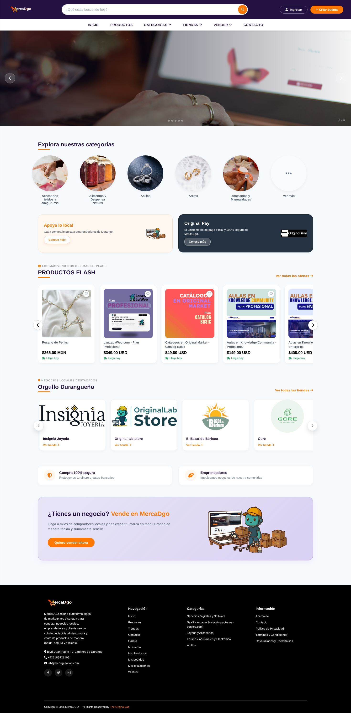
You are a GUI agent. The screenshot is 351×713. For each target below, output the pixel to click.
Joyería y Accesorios (200, 633)
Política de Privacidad (270, 628)
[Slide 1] (167, 121)
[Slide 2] (172, 121)
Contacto (253, 25)
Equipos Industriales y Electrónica (209, 639)
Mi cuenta (134, 647)
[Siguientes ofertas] (313, 325)
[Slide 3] (178, 121)
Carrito (132, 641)
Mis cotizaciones (139, 665)
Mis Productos (137, 653)
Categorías (156, 25)
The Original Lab (119, 706)
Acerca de (262, 616)
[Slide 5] (184, 121)
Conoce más (57, 239)
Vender (221, 25)
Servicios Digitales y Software (206, 616)
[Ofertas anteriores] (38, 325)
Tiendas (191, 25)
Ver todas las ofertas (292, 276)
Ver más (29, 103)
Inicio (93, 25)
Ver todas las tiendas (292, 390)
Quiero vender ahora (71, 542)
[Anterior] (10, 78)
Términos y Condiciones (271, 634)
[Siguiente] (341, 78)
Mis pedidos (136, 659)
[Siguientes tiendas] (312, 426)
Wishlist (133, 672)
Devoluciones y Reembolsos (274, 641)
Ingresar (296, 9)
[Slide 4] (181, 121)
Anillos (191, 645)
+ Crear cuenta (327, 9)
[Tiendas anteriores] (39, 426)
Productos (121, 25)
